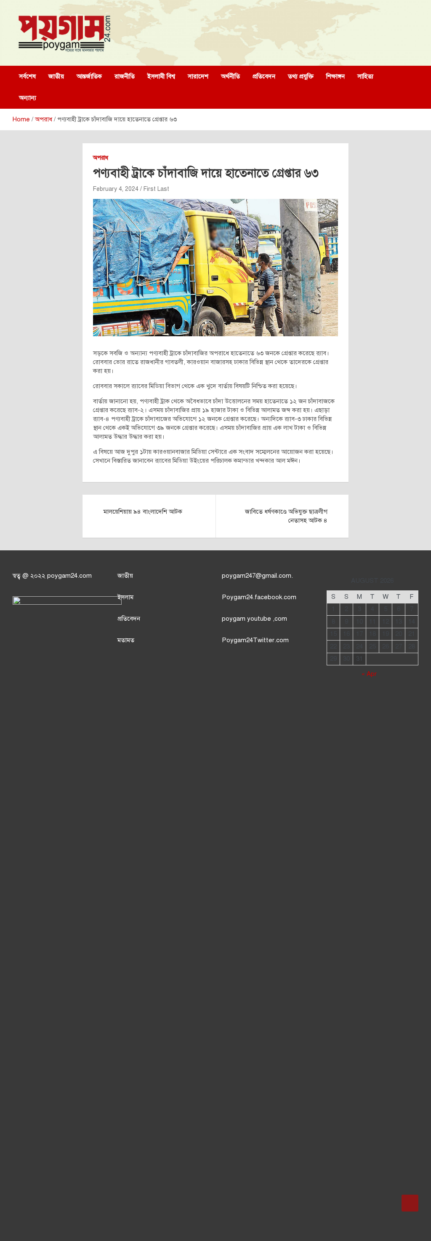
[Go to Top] (410, 1203)
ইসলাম (125, 597)
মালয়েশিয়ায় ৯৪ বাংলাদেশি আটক (143, 511)
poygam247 (238, 575)
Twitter (263, 640)
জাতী (123, 575)
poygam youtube (247, 618)
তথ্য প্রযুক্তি (301, 76)
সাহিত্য (365, 76)
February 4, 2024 (115, 189)
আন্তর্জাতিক (89, 76)
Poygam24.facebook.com (259, 597)
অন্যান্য (27, 98)
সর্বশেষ (27, 76)
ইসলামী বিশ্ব (161, 76)
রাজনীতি (124, 76)
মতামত (125, 640)
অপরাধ (100, 157)
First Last (156, 189)
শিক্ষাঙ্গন (335, 76)
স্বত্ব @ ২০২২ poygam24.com (52, 575)
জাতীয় (56, 76)
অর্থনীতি (230, 76)
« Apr (369, 674)
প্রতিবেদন (264, 76)
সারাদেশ (198, 76)
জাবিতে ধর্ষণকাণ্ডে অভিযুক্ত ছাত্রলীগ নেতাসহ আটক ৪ (286, 516)
